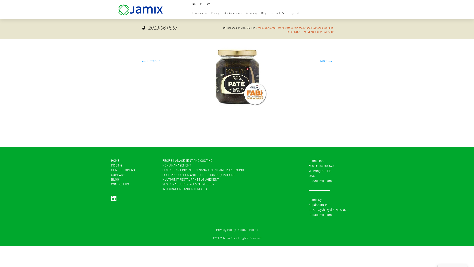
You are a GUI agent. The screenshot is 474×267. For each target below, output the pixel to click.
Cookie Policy (248, 230)
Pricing (215, 13)
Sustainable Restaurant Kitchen (188, 184)
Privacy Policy (226, 230)
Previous (150, 61)
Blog (264, 13)
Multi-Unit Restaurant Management (190, 179)
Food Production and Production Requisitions (198, 175)
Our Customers (233, 13)
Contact (275, 13)
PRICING (116, 165)
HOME (115, 160)
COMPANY (118, 175)
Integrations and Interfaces (185, 189)
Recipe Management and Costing (187, 160)
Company (251, 13)
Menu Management (176, 165)
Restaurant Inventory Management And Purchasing (203, 170)
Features (197, 13)
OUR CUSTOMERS (123, 170)
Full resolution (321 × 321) (319, 31)
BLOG (115, 179)
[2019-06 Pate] (237, 76)
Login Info (294, 13)
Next (326, 61)
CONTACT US (120, 184)
